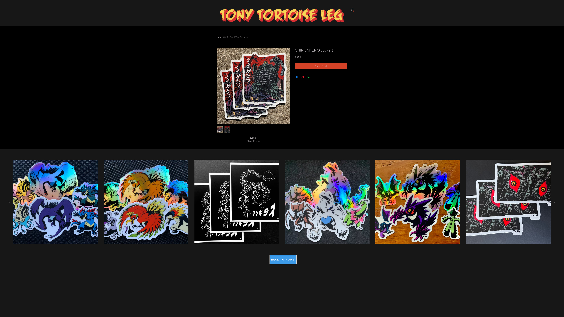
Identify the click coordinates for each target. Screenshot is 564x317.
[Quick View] (55, 202)
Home (220, 37)
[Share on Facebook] (297, 77)
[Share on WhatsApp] (308, 77)
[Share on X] (314, 77)
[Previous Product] (9, 202)
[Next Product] (555, 202)
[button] (352, 9)
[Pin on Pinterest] (302, 77)
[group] (282, 202)
